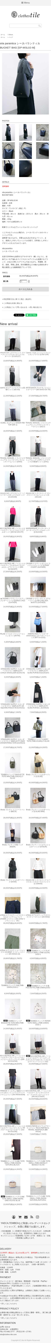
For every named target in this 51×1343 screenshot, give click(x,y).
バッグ (10, 37)
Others (10, 34)
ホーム (3, 34)
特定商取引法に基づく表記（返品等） (18, 299)
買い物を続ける (36, 307)
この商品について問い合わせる (15, 307)
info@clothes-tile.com (8, 1334)
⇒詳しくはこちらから (8, 1304)
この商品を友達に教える (13, 303)
